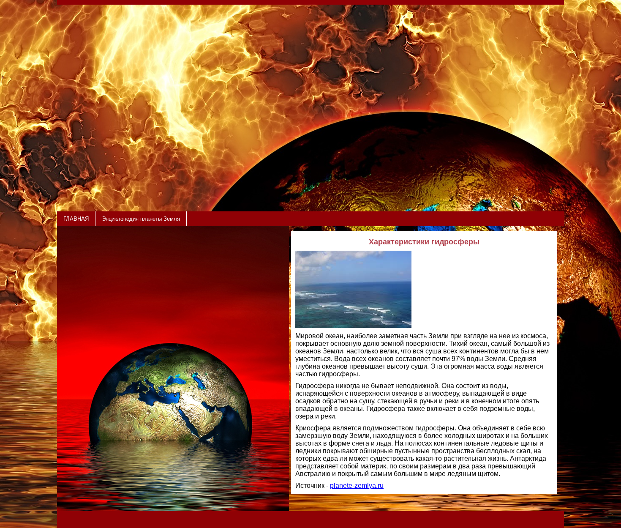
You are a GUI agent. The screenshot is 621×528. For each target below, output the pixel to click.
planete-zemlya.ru (357, 485)
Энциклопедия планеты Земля (141, 219)
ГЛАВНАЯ (76, 219)
